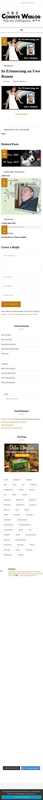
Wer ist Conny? (6, 335)
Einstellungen (21, 797)
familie (14, 495)
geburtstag (7, 500)
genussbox (32, 500)
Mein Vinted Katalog (8, 378)
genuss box (19, 500)
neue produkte (8, 530)
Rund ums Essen (31, 535)
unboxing (7, 550)
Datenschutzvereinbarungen (10, 349)
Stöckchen (20, 545)
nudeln (21, 530)
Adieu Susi (5, 176)
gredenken (9, 130)
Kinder (6, 515)
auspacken (29, 479)
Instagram (4, 364)
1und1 (6, 479)
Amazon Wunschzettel (8, 373)
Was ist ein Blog (6, 339)
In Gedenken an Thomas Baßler (13, 237)
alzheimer (17, 479)
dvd (5, 495)
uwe (17, 130)
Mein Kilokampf (6, 425)
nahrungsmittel (8, 525)
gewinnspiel (20, 505)
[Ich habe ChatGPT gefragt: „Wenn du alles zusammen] (21, 732)
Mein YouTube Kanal (8, 368)
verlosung (29, 550)
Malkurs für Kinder (7, 419)
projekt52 (7, 535)
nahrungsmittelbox (25, 525)
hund (17, 510)
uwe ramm (24, 130)
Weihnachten (8, 555)
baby (5, 484)
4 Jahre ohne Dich (8, 223)
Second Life (7, 545)
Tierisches (9, 172)
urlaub (18, 550)
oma (30, 530)
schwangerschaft (20, 540)
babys (14, 484)
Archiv (6, 394)
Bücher (21, 489)
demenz (31, 489)
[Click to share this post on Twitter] (13, 133)
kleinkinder (29, 515)
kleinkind (17, 515)
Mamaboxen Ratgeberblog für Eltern (13, 422)
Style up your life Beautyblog (11, 428)
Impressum (4, 353)
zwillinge (21, 555)
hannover (7, 510)
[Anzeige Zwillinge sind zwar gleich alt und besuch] (21, 605)
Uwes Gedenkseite (21, 114)
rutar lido (7, 540)
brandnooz (34, 484)
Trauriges (8, 66)
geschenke (7, 505)
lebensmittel (7, 520)
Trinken (31, 545)
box (23, 484)
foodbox (25, 495)
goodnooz (33, 505)
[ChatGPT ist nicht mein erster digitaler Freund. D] (21, 670)
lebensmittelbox (22, 520)
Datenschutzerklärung (8, 344)
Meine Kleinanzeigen (8, 382)
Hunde (27, 510)
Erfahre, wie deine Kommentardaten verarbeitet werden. (19, 314)
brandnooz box (8, 489)
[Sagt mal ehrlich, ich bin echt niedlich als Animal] (21, 761)
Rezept (18, 535)
